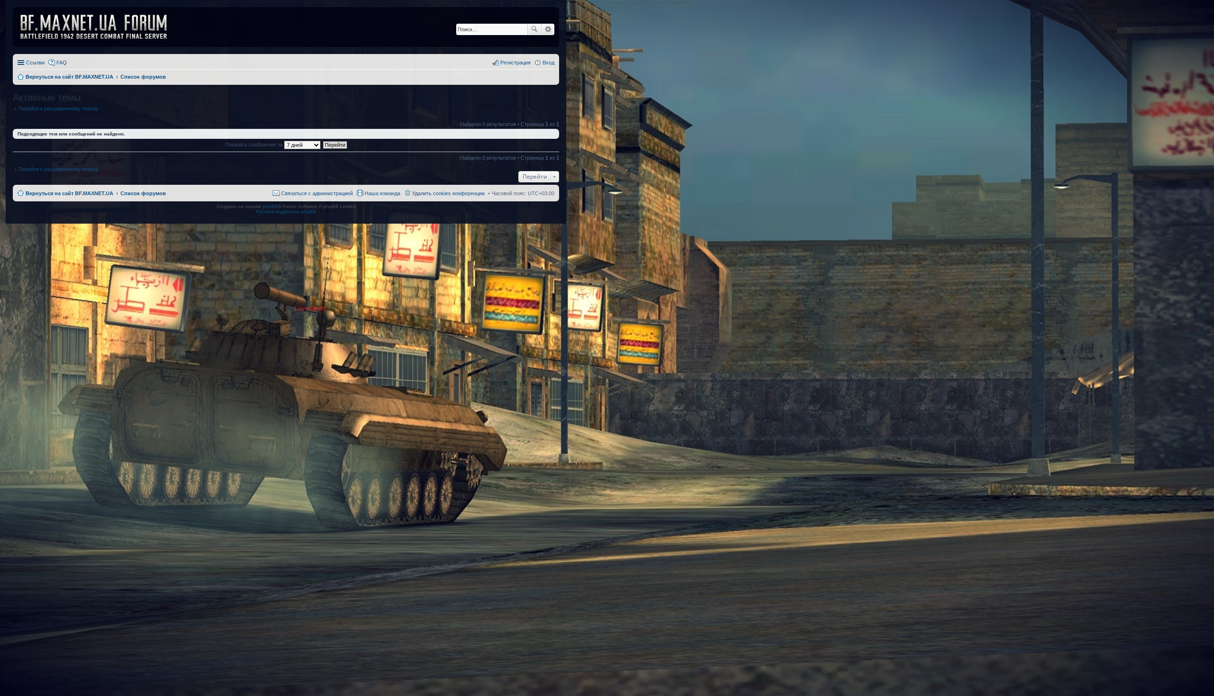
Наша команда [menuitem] (382, 193)
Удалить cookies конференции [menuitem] (448, 193)
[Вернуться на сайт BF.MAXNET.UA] (99, 27)
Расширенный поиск (548, 29)
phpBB (270, 206)
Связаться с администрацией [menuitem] (317, 193)
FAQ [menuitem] (61, 62)
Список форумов (143, 193)
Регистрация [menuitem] (515, 62)
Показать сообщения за (254, 144)
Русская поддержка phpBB (286, 211)
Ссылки (35, 62)
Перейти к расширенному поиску (58, 108)
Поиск (534, 29)
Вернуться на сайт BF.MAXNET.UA (69, 193)
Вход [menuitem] (548, 62)
